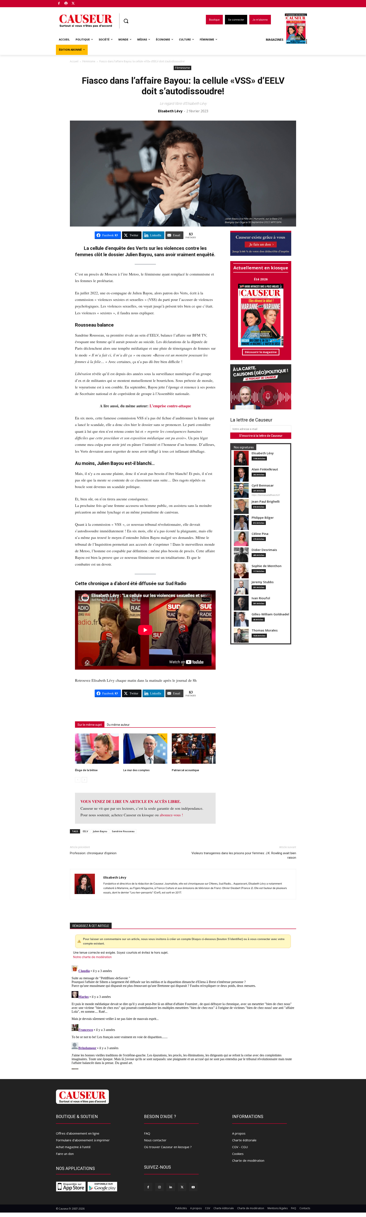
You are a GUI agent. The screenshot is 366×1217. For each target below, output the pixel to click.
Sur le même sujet (90, 724)
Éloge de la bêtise (86, 770)
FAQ (147, 1133)
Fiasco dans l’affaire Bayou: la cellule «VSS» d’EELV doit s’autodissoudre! (183, 85)
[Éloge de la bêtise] (97, 748)
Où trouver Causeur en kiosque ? (168, 1147)
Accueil (74, 61)
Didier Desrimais (264, 550)
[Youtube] (193, 1187)
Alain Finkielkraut (265, 469)
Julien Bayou (100, 831)
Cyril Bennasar (263, 485)
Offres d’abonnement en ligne (77, 1133)
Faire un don (65, 1154)
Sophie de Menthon (266, 566)
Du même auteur (118, 724)
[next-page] (84, 779)
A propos (238, 1133)
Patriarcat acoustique (185, 770)
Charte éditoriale (244, 1140)
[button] (125, 21)
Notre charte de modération (92, 957)
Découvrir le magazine (261, 352)
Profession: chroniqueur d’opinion (93, 853)
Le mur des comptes (136, 770)
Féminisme (88, 61)
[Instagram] (159, 1187)
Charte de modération (248, 1160)
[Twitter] (73, 4)
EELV (85, 831)
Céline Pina (260, 534)
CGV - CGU (240, 1147)
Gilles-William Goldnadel (270, 614)
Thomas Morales (265, 630)
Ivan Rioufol (261, 598)
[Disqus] (183, 1017)
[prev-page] (77, 779)
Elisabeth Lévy (170, 111)
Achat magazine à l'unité (73, 1147)
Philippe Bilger (263, 518)
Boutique (84, 3)
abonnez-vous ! (171, 814)
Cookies (238, 1154)
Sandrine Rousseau (123, 831)
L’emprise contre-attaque (170, 406)
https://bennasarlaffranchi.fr (266, 495)
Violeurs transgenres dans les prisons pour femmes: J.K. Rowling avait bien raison (243, 855)
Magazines (274, 40)
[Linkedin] (170, 1187)
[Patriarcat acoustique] (194, 748)
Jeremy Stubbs (263, 582)
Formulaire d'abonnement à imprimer (83, 1140)
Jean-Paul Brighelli (266, 501)
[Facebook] (59, 4)
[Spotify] (66, 4)
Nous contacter (155, 1140)
